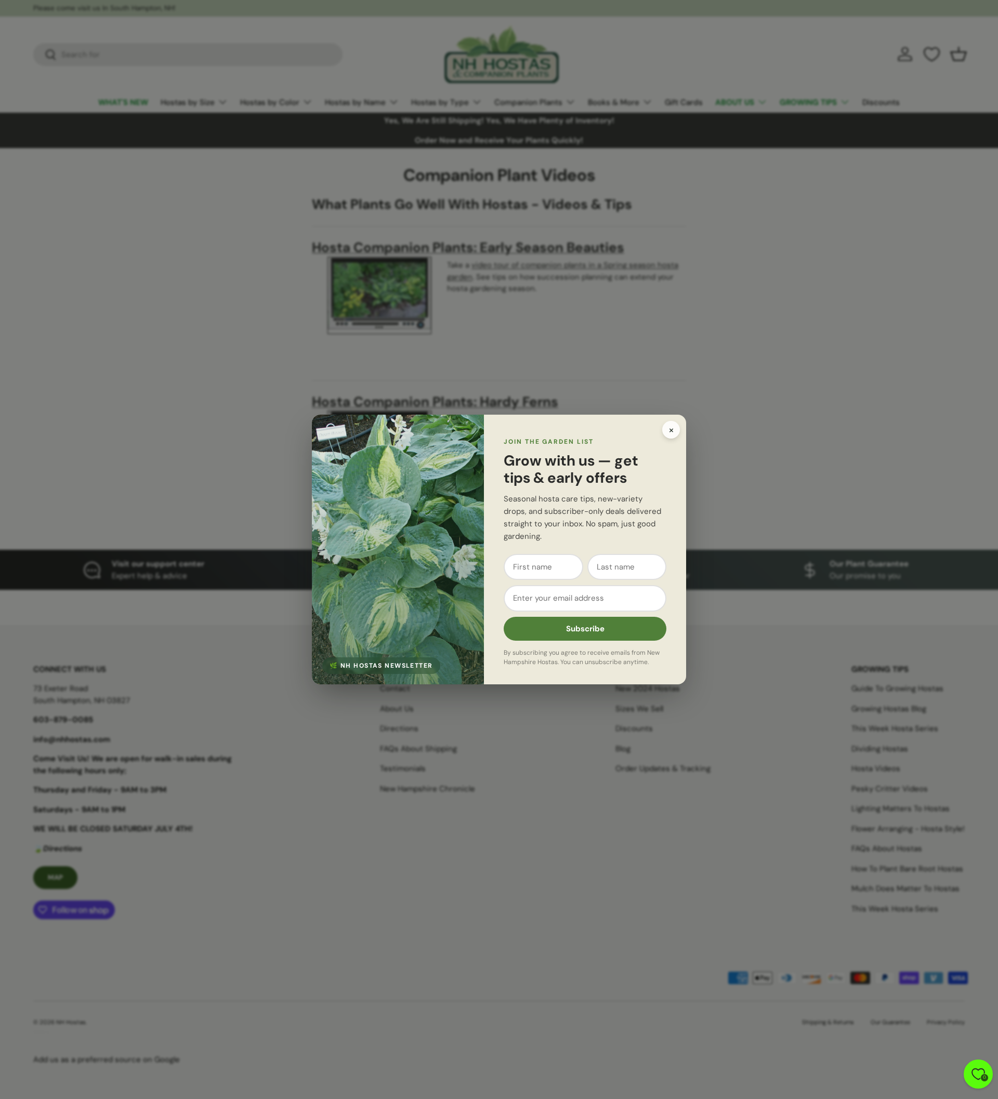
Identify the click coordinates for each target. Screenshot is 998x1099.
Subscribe (585, 629)
